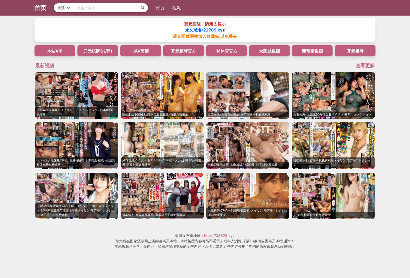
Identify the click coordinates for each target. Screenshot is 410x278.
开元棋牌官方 (183, 50)
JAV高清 (140, 50)
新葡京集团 (312, 50)
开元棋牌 (355, 50)
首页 (160, 8)
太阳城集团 (269, 50)
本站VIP (54, 50)
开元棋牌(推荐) (97, 50)
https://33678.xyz (219, 235)
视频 (177, 8)
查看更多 (365, 65)
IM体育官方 (226, 50)
